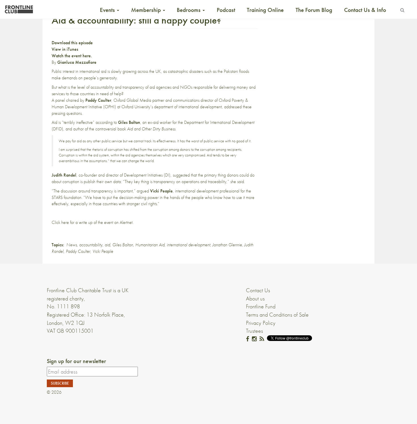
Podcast (226, 10)
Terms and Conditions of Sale (277, 314)
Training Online (265, 10)
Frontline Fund (260, 306)
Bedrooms (189, 10)
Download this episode (72, 43)
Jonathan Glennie (227, 245)
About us (255, 298)
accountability (90, 245)
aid (107, 245)
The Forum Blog (314, 10)
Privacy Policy (260, 323)
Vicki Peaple (102, 251)
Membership (146, 10)
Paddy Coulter (78, 251)
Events (108, 10)
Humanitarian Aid (150, 245)
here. (88, 56)
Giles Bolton (122, 245)
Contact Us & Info (365, 10)
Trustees (254, 330)
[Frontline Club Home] (19, 8)
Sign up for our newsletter (76, 361)
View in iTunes (65, 49)
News (71, 245)
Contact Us (258, 290)
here (65, 222)
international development (188, 245)
